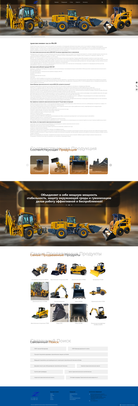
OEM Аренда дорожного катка (80, 348)
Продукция (52, 395)
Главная (32, 36)
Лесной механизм (73, 399)
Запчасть (71, 396)
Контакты (51, 399)
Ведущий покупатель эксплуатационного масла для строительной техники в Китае (57, 360)
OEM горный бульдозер (41, 348)
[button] (110, 165)
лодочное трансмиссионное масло (44, 377)
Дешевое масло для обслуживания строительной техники (50, 366)
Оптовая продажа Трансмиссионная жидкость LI (84, 377)
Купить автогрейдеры (40, 371)
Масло (71, 395)
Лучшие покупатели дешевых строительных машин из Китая (51, 354)
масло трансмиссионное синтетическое (80, 371)
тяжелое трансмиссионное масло (90, 366)
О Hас (51, 396)
